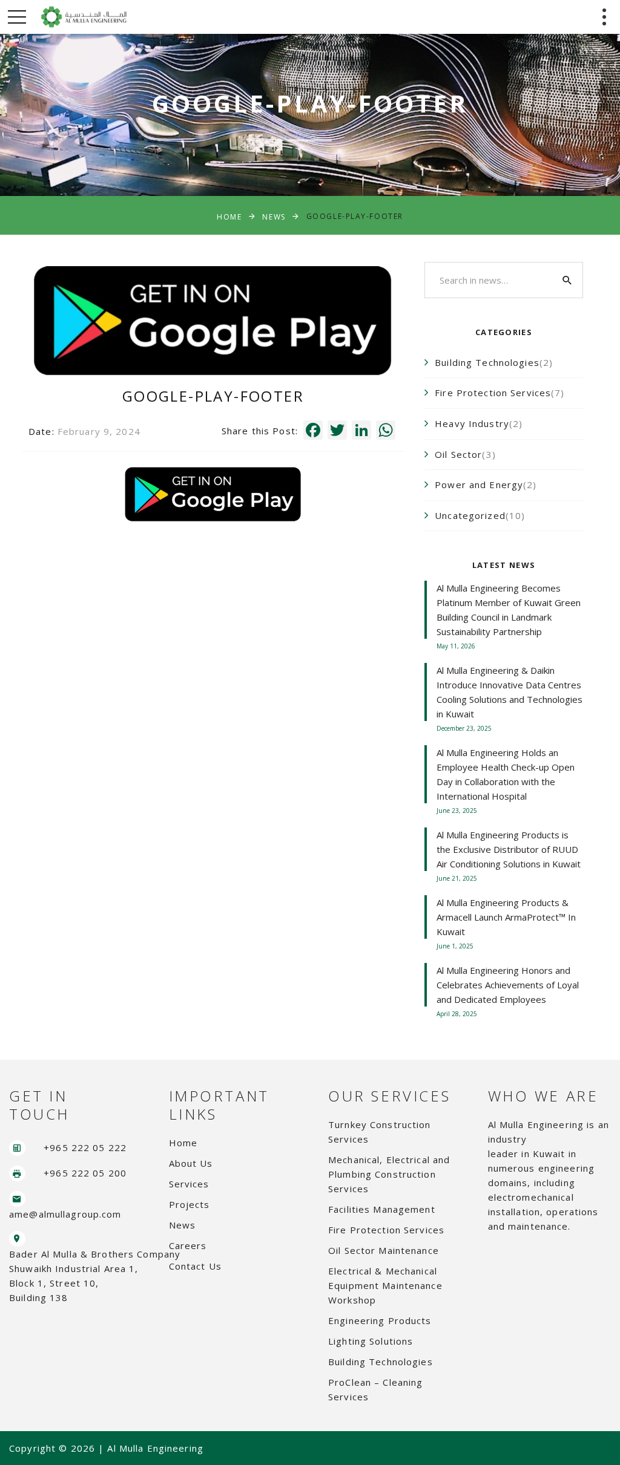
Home (229, 216)
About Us (191, 1163)
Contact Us (195, 1266)
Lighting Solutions (370, 1341)
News (273, 216)
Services (189, 1184)
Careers (188, 1245)
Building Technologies (380, 1362)
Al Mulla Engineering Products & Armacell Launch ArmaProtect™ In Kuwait (506, 917)
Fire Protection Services (386, 1230)
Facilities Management (381, 1209)
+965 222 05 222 (85, 1147)
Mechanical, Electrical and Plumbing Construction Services (389, 1174)
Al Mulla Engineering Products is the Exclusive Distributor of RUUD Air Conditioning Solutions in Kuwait (509, 849)
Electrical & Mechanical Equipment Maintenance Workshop (385, 1285)
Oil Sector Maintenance (383, 1250)
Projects (189, 1204)
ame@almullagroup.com (65, 1214)
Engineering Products (380, 1320)
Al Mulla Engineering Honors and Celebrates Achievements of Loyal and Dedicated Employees (508, 984)
